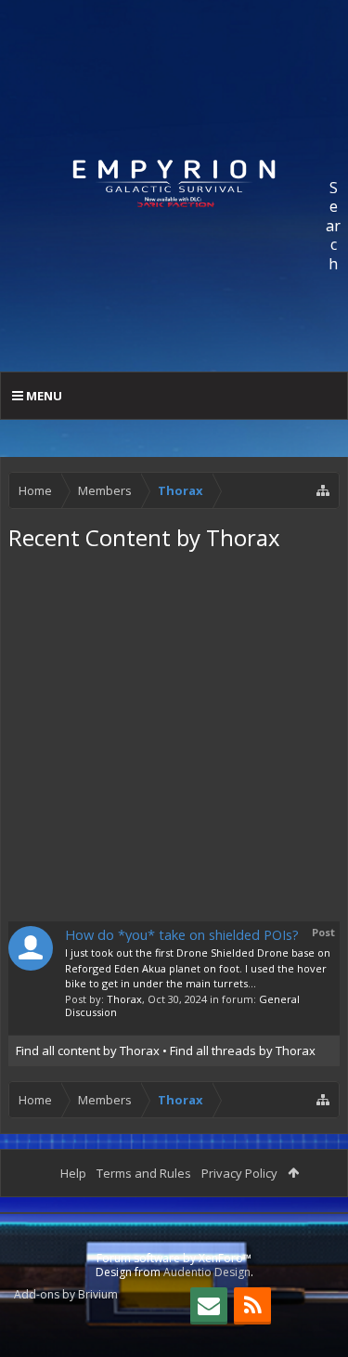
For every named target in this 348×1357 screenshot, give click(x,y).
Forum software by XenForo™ (174, 1258)
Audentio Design (207, 1272)
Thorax (124, 999)
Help (73, 1173)
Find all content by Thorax (88, 1050)
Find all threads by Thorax (243, 1050)
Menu (42, 395)
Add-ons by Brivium (66, 1294)
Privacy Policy (239, 1173)
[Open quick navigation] (323, 490)
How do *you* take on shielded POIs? (182, 934)
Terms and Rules (144, 1173)
